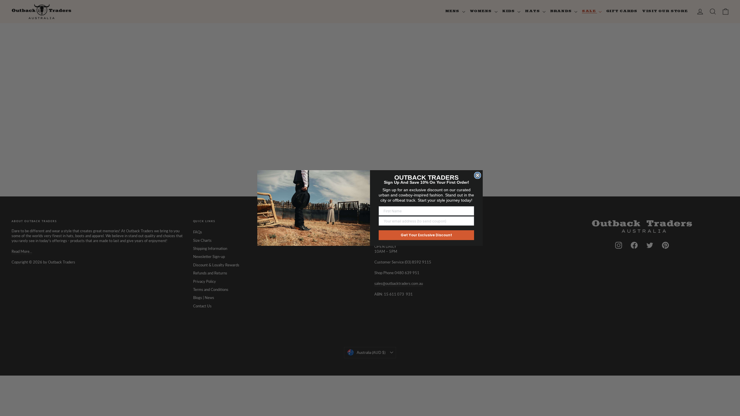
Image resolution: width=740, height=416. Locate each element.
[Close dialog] (477, 175)
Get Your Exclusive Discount (426, 235)
